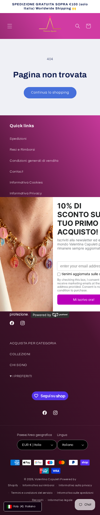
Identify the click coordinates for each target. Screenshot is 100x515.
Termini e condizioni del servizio (31, 493)
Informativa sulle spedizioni (75, 493)
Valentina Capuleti (47, 479)
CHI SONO (18, 365)
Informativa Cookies (26, 182)
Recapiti (37, 500)
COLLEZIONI (20, 354)
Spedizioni (18, 138)
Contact (16, 171)
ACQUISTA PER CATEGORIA (33, 343)
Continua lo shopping (50, 92)
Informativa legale (60, 500)
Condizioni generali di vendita (34, 160)
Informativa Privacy (26, 193)
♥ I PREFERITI (21, 376)
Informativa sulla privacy (75, 485)
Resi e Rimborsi (22, 149)
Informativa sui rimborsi (38, 485)
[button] (9, 26)
